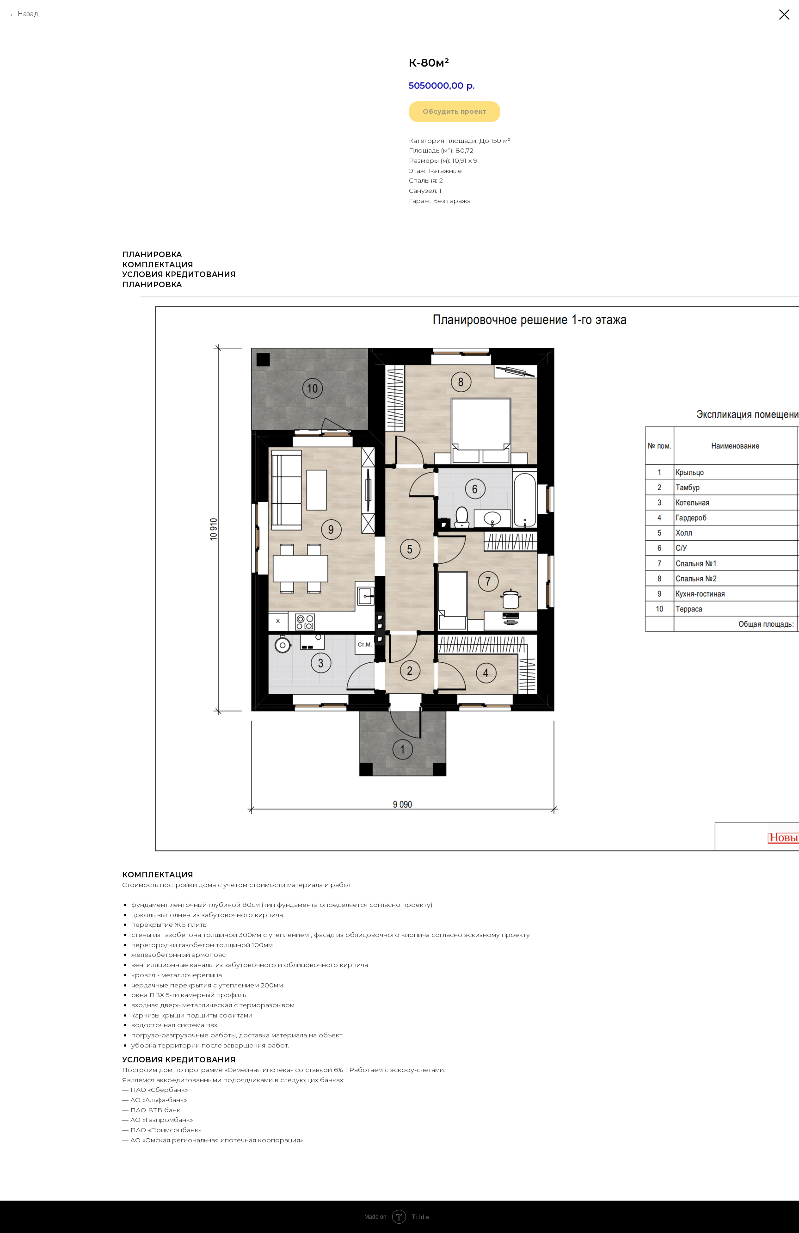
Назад (28, 14)
